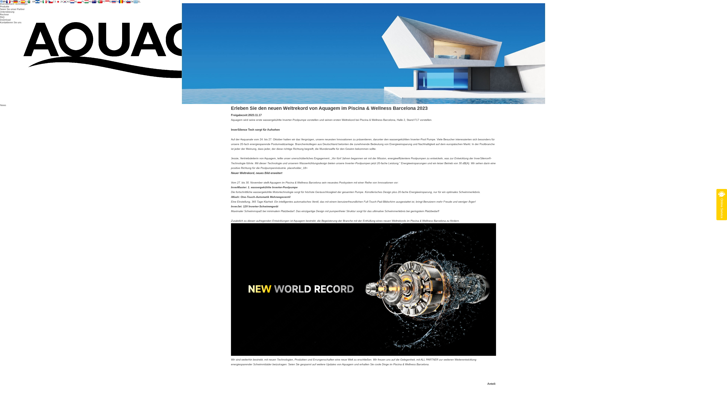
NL (75, 1)
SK (132, 1)
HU (90, 1)
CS (54, 1)
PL (83, 1)
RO (124, 1)
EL (139, 1)
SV (41, 1)
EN (4, 1)
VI (97, 1)
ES (26, 1)
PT (103, 1)
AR (33, 1)
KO (68, 1)
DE (19, 1)
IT (48, 1)
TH (117, 1)
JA (61, 1)
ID (110, 1)
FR (11, 1)
